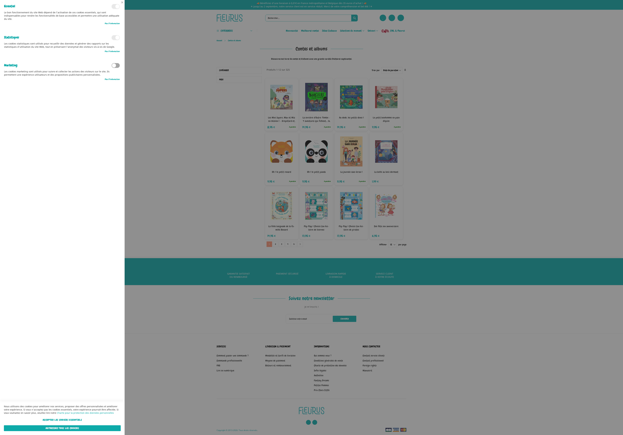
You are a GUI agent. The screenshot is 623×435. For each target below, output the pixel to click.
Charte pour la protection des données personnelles (85, 412)
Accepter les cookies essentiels (62, 420)
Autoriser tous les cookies (62, 428)
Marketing (116, 65)
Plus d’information (112, 23)
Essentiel (116, 6)
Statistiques (116, 37)
